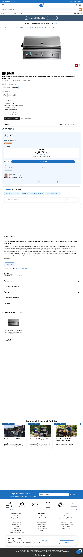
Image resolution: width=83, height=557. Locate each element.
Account (66, 516)
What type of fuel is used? (12, 193)
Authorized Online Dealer (41, 520)
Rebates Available (8, 143)
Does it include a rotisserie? (53, 193)
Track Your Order (66, 528)
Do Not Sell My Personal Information (59, 551)
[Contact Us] (6, 178)
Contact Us (16, 516)
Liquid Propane (6, 87)
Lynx (14, 130)
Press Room (41, 526)
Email (20, 178)
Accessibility (17, 528)
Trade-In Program (16, 524)
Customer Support (16, 513)
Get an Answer (71, 200)
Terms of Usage (36, 541)
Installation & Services (66, 522)
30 (4, 95)
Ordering (66, 513)
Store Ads (16, 526)
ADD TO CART (43, 162)
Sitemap (32, 551)
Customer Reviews (41, 524)
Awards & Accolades (41, 518)
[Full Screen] (80, 65)
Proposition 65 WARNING (21, 268)
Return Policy (66, 526)
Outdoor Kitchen (16, 28)
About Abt (41, 513)
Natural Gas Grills (40, 28)
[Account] (76, 5)
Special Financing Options (76, 1)
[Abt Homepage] (41, 5)
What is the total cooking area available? (32, 193)
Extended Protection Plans (66, 524)
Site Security (38, 551)
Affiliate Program (16, 530)
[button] (41, 23)
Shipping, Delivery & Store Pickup (66, 518)
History (41, 516)
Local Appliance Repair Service (16, 532)
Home (2, 28)
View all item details (26, 118)
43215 (8, 146)
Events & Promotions (16, 520)
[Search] (80, 9)
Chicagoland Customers (17, 518)
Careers (41, 530)
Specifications (45, 168)
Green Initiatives (17, 522)
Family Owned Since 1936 (8, 1)
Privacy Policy (25, 551)
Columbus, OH (42, 154)
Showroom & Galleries (41, 528)
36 (9, 95)
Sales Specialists (41, 522)
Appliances (8, 28)
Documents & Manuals (10, 168)
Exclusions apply (32, 496)
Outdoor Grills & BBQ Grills (28, 28)
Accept (67, 542)
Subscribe (73, 494)
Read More (9, 264)
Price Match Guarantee (66, 520)
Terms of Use (17, 551)
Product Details (8, 170)
